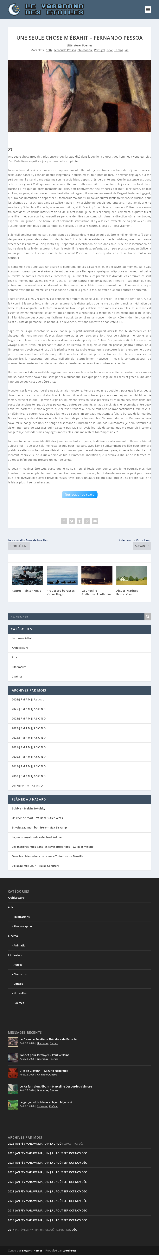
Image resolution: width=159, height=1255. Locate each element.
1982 (49, 50)
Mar (29, 1143)
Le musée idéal (22, 638)
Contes (18, 984)
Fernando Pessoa (65, 50)
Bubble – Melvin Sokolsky (28, 808)
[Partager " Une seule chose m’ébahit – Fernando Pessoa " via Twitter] (72, 521)
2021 (15, 747)
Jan (17, 1143)
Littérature (74, 45)
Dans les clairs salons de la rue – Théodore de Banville (47, 856)
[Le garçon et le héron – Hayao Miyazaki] (13, 1105)
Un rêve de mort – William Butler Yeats (37, 818)
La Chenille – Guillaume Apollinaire (96, 592)
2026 (15, 699)
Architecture (20, 648)
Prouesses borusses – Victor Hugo (62, 592)
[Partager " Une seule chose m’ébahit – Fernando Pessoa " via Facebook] (64, 521)
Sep (66, 1153)
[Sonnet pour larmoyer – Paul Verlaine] (13, 1057)
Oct (71, 1153)
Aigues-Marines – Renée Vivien (128, 592)
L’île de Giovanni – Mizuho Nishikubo (44, 1071)
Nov (78, 1153)
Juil (52, 1143)
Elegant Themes (32, 1250)
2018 (15, 776)
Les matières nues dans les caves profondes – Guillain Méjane (52, 847)
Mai (40, 1143)
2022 (15, 738)
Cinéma (17, 676)
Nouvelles (20, 993)
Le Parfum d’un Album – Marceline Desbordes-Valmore (56, 1086)
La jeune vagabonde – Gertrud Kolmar (37, 837)
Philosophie (85, 50)
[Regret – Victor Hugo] (27, 575)
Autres (18, 964)
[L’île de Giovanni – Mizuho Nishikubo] (13, 1073)
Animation (20, 945)
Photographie (23, 926)
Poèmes (87, 45)
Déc (84, 1153)
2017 (15, 785)
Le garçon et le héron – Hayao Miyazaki (46, 1102)
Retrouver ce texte (79, 494)
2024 (15, 718)
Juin (46, 1143)
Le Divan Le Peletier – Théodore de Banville (48, 1039)
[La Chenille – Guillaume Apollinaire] (96, 575)
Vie (127, 50)
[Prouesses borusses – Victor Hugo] (62, 575)
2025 (15, 709)
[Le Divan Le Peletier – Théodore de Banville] (13, 1042)
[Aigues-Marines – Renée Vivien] (131, 575)
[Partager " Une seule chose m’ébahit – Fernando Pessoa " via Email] (95, 521)
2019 (15, 766)
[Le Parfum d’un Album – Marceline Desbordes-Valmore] (13, 1089)
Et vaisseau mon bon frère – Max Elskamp (39, 827)
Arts (14, 657)
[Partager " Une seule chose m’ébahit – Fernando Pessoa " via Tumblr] (79, 521)
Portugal (99, 50)
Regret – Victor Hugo (26, 590)
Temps (118, 50)
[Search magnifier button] (147, 616)
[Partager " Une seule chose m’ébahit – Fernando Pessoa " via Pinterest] (87, 521)
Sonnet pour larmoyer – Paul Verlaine (44, 1055)
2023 (15, 728)
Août (59, 1143)
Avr (35, 1143)
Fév (23, 1143)
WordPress (69, 1250)
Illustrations (22, 917)
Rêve (110, 50)
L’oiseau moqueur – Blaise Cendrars (35, 866)
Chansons (20, 974)
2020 (15, 757)
